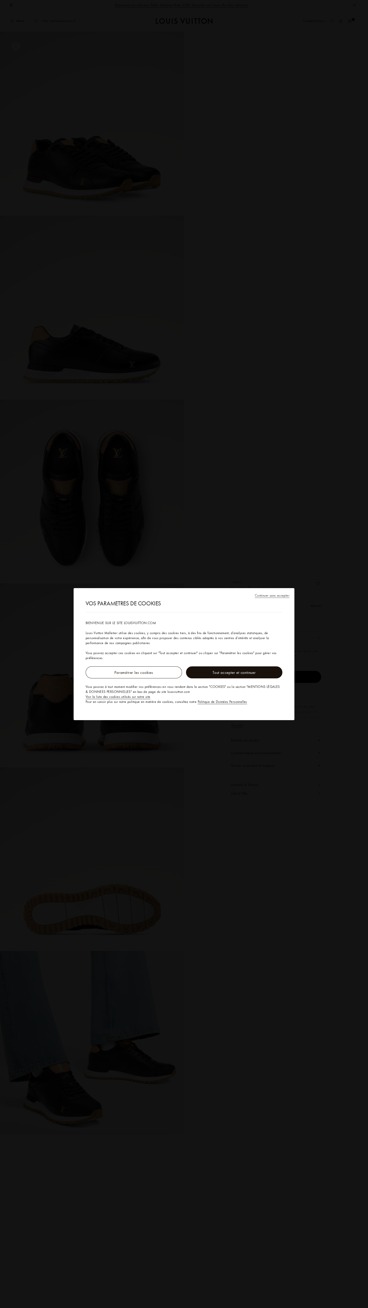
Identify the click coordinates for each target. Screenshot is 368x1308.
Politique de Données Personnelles (222, 701)
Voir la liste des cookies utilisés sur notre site (118, 696)
